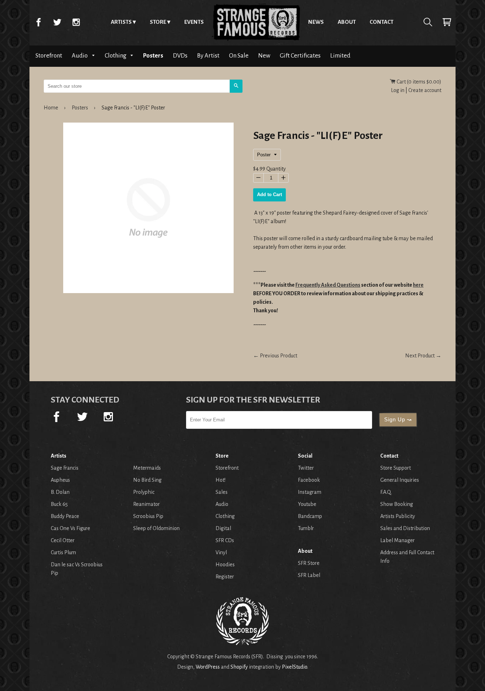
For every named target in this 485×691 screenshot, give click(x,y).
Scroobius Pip (148, 516)
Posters (153, 55)
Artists (121, 22)
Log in (397, 90)
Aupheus (60, 480)
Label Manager (397, 540)
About (347, 22)
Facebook (38, 22)
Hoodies (225, 564)
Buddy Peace (65, 516)
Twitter (57, 22)
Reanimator (146, 504)
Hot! (220, 480)
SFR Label (309, 575)
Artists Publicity (397, 516)
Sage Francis (64, 468)
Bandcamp (310, 516)
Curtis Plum (63, 552)
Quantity (276, 169)
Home (256, 22)
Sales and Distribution (405, 528)
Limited (340, 55)
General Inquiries (399, 480)
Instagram (76, 22)
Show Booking (396, 504)
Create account (424, 90)
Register (225, 576)
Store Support (395, 468)
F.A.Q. (386, 492)
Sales (222, 492)
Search (428, 22)
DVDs (180, 55)
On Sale (239, 55)
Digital (223, 528)
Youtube (307, 504)
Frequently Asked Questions (327, 285)
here (418, 285)
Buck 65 (59, 504)
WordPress (208, 667)
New (264, 55)
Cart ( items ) (418, 82)
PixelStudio (294, 667)
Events (194, 22)
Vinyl (221, 552)
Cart (447, 22)
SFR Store (309, 563)
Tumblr (306, 528)
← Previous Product (275, 355)
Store (158, 22)
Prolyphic (143, 492)
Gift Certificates (300, 55)
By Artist (208, 55)
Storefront (49, 55)
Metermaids (147, 468)
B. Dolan (60, 492)
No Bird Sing (147, 480)
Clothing (116, 55)
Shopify (239, 667)
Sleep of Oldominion (156, 528)
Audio (80, 55)
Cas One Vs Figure (70, 528)
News (316, 22)
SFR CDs (225, 540)
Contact (381, 22)
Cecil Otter (63, 540)
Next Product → (423, 355)
